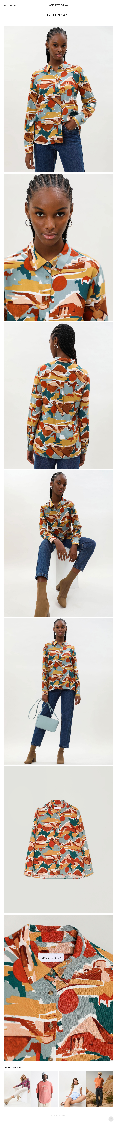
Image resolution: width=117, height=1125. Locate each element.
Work (6, 5)
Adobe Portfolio (62, 1115)
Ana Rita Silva (58, 5)
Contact (13, 5)
